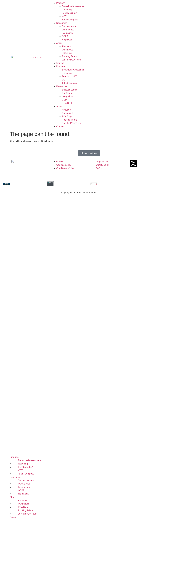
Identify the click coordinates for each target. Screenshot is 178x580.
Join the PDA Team (71, 60)
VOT (64, 16)
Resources (61, 23)
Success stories (69, 26)
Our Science (68, 29)
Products (60, 3)
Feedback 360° (69, 13)
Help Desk (67, 40)
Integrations (67, 33)
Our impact (67, 50)
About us (66, 46)
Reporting (67, 9)
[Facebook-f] (140, 163)
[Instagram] (163, 163)
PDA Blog (67, 53)
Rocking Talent (69, 56)
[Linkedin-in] (155, 163)
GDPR (65, 36)
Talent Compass (70, 19)
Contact (60, 63)
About (59, 43)
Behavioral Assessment (73, 6)
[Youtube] (148, 163)
